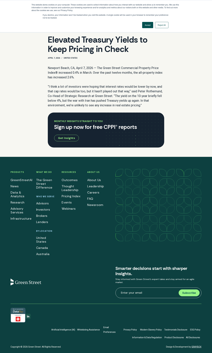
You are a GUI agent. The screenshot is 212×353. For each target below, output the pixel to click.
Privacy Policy (130, 329)
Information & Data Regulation (147, 337)
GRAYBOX (196, 347)
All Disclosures (193, 337)
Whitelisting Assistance (88, 329)
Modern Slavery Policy (151, 329)
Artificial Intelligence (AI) (63, 329)
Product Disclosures (174, 337)
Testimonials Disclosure (175, 329)
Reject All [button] (162, 25)
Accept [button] (148, 25)
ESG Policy (195, 329)
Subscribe (189, 293)
